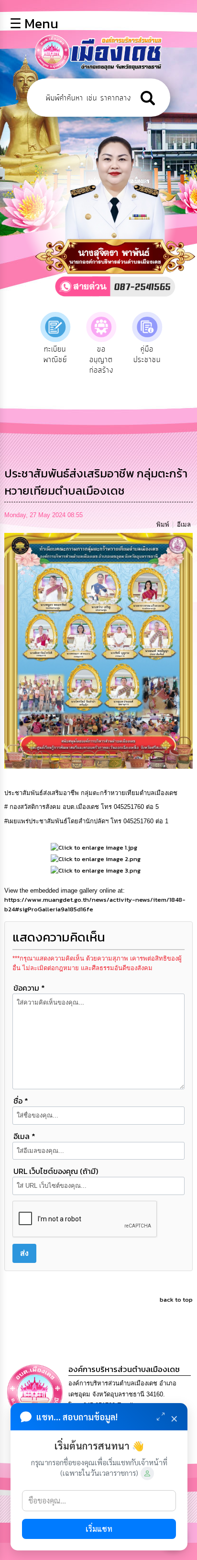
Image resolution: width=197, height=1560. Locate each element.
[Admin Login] (147, 1473)
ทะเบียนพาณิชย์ (55, 354)
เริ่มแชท (99, 1529)
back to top (176, 1299)
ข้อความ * (29, 988)
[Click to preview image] (98, 650)
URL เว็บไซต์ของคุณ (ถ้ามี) (55, 1171)
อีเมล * (24, 1136)
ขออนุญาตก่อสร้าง (101, 359)
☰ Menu (34, 23)
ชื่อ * (20, 1100)
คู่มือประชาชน (147, 354)
